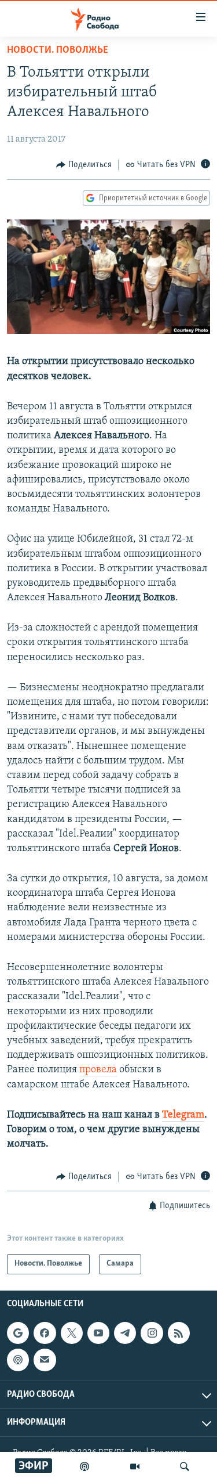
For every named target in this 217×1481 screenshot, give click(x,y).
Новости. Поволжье (57, 50)
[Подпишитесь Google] (18, 1333)
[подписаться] (45, 1360)
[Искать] (184, 1466)
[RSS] (179, 1333)
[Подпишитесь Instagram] (152, 1333)
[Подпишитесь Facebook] (45, 1333)
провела (98, 1070)
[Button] (84, 164)
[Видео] (134, 1466)
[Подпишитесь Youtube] (98, 1333)
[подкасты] (84, 1466)
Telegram (183, 1115)
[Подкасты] (18, 1360)
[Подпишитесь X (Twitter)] (72, 1333)
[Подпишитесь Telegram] (125, 1333)
